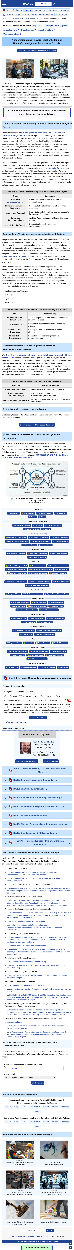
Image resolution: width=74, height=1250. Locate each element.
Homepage (64, 10)
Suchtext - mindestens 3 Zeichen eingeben (23, 1065)
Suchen (50, 1230)
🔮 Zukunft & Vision (17, 655)
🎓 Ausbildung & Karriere (47, 667)
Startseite (14, 1236)
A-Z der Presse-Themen (32, 18)
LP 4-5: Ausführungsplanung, (27, 921)
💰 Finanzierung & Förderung (37, 553)
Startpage (65, 1107)
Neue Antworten (46, 14)
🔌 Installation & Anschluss (49, 610)
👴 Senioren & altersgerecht (38, 573)
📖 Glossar (32, 517)
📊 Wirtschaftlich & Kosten (16, 553)
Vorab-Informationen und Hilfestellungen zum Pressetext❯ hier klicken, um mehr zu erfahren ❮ (38, 112)
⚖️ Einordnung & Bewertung (40, 541)
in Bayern (14, 256)
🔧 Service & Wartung (56, 602)
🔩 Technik (46, 529)
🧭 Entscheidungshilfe (60, 541)
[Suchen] (54, 4)
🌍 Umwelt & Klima (26, 634)
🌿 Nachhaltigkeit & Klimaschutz (23, 630)
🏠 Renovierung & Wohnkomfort (39, 581)
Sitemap (39, 1236)
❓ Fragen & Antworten (44, 513)
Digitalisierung (27, 30)
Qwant (55, 1107)
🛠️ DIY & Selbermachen (36, 618)
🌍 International (63, 667)
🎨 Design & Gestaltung (58, 573)
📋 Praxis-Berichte (12, 667)
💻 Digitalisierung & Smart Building (56, 594)
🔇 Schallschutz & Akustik (54, 655)
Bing (16, 1107)
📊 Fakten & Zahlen (42, 643)
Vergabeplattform (45, 30)
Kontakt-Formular (51, 761)
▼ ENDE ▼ (70, 1247)
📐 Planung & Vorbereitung (20, 602)
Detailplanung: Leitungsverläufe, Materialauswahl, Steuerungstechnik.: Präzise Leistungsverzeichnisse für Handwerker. (34, 927)
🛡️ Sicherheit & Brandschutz (32, 594)
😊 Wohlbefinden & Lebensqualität (40, 569)
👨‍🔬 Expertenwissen (28, 513)
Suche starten (38, 1083)
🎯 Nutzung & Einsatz (18, 606)
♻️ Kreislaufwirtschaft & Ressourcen (49, 630)
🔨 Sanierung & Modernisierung (15, 581)
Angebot (36, 26)
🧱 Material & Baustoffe (61, 581)
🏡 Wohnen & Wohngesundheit (16, 566)
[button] (38, 717)
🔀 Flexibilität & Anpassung (37, 606)
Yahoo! (37, 1111)
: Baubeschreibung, (27, 962)
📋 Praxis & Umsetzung (18, 618)
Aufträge (53, 10)
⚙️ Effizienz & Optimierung (37, 557)
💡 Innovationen (60, 513)
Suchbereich (10, 1074)
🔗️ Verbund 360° (13, 513)
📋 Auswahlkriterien (45, 545)
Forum (22, 14)
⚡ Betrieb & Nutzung (39, 602)
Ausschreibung (10, 30)
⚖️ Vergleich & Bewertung (59, 537)
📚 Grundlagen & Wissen (21, 525)
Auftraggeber (61, 26)
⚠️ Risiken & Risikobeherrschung (17, 541)
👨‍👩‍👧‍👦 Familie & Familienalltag (17, 573)
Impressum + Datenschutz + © (37, 1241)
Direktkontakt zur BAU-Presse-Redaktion (37, 425)
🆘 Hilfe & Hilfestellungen (55, 618)
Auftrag (47, 26)
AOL (23, 1107)
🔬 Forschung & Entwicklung (17, 651)
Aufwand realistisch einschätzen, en (29, 946)
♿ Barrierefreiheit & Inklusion (58, 566)
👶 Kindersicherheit (61, 569)
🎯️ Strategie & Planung (32, 529)
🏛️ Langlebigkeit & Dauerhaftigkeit (37, 585)
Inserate (40, 10)
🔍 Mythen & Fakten (29, 545)
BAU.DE (28, 3)
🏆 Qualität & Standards (53, 525)
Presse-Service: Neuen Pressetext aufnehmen (37, 51)
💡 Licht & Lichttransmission (37, 659)
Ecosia (46, 1107)
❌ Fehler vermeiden (28, 622)
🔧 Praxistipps (37, 525)
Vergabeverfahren (11, 34)
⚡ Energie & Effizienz (13, 594)
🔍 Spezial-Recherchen (28, 667)
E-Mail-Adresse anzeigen (26, 761)
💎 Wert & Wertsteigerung (58, 553)
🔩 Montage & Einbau (45, 622)
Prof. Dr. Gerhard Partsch (15, 722)
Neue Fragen (61, 14)
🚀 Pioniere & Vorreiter (58, 651)
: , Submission (27, 985)
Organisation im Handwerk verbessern (54, 1222)
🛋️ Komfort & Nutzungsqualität (16, 569)
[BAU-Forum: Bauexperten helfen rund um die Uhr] (4, 14)
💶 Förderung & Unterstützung (26, 610)
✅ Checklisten (28, 643)
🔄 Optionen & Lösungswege (38, 537)
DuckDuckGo (34, 1107)
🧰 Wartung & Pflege (56, 606)
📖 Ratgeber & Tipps (14, 643)
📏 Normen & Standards (35, 655)
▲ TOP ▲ (70, 1243)
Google (8, 1107)
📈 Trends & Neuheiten (59, 643)
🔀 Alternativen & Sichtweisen (16, 537)
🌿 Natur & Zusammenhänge (44, 634)
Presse (28, 10)
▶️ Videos (42, 517)
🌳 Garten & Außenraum (37, 566)
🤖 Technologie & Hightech (39, 651)
